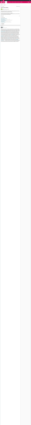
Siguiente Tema (17, 6)
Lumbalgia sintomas (3, 22)
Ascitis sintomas (3, 21)
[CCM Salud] (3, 2)
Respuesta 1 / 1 (2, 25)
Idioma (29, 0)
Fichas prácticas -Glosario (8, 20)
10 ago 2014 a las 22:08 (7, 9)
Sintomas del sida (3, 19)
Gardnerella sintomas (3, 20)
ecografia (12, 34)
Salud (3, 0)
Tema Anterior (3, 6)
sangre (6, 29)
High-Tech (1, 0)
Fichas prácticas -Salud (7, 19)
